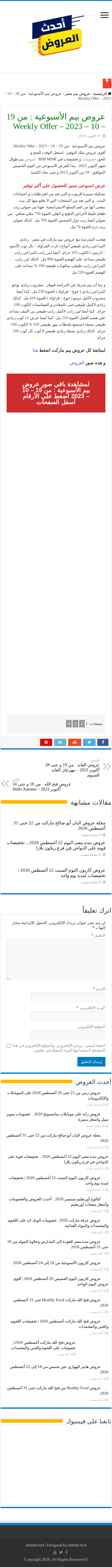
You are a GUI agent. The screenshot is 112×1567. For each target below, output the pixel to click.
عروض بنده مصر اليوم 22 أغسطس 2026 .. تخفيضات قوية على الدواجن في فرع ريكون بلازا (56, 845)
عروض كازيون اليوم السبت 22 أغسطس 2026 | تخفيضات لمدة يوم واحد (61, 872)
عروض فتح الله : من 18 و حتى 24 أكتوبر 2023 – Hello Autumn (42, 784)
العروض (77, 362)
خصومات (89, 159)
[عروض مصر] (56, 35)
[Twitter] (61, 1552)
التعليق (98, 935)
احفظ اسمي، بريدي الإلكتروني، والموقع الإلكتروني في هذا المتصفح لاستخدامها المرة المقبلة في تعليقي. (59, 1047)
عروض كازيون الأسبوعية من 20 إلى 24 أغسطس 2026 (57, 1262)
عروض (30, 159)
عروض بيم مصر (77, 93)
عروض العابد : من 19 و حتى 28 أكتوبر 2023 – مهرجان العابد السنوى (72, 768)
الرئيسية (100, 93)
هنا (35, 350)
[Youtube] (55, 1552)
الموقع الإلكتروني (91, 1026)
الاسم (99, 989)
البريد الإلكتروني (90, 1007)
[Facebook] (66, 1552)
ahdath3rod (35, 1545)
